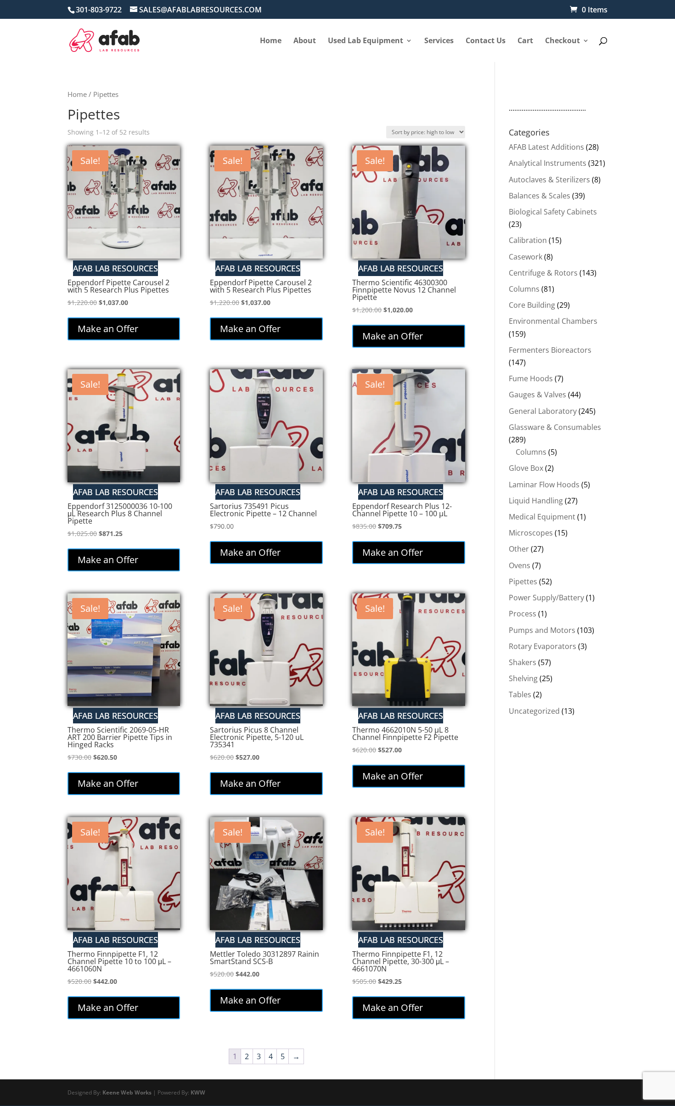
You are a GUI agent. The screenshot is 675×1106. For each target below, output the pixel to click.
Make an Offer (108, 328)
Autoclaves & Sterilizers (549, 180)
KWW (198, 1092)
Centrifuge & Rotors (543, 273)
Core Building (532, 305)
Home (77, 94)
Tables (520, 694)
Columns (524, 289)
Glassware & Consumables (555, 427)
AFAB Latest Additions (546, 147)
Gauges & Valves (537, 394)
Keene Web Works (127, 1092)
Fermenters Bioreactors (550, 350)
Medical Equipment (542, 517)
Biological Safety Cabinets (553, 212)
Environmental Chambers (553, 321)
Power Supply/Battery (546, 597)
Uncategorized (534, 711)
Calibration (528, 240)
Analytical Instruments (547, 163)
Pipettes (523, 581)
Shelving (523, 678)
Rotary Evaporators (542, 646)
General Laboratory (543, 411)
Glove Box (526, 468)
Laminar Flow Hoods (544, 485)
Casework (525, 257)
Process (522, 614)
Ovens (519, 565)
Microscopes (531, 533)
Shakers (522, 662)
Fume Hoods (531, 378)
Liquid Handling (536, 501)
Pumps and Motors (542, 630)
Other (519, 549)
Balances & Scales (539, 196)
